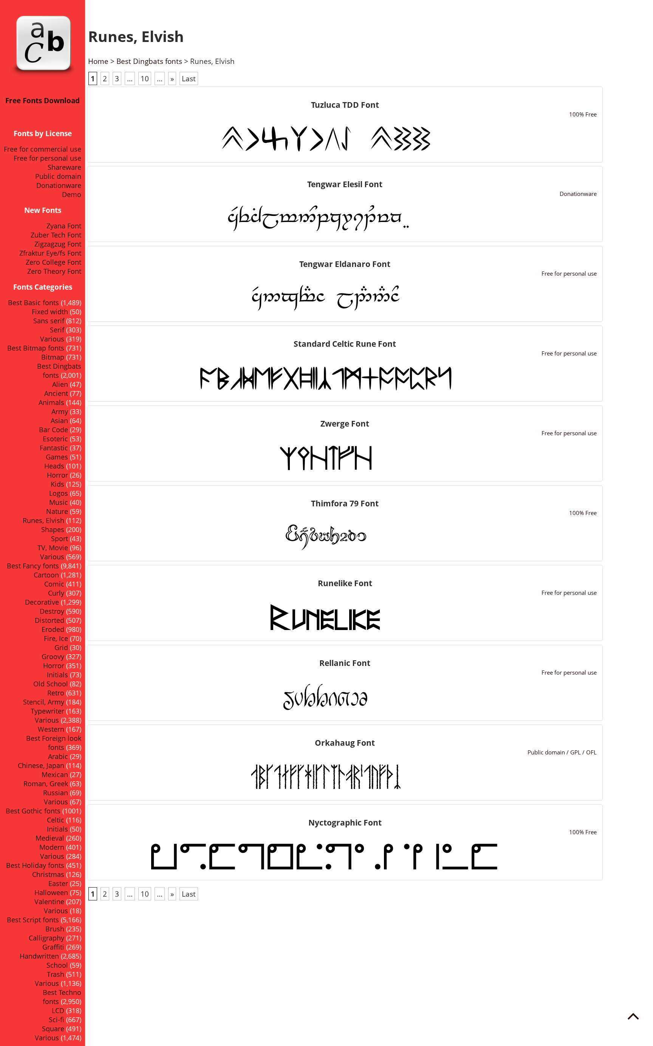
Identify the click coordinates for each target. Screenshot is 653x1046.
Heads (54, 465)
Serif (57, 329)
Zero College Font (53, 262)
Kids (57, 484)
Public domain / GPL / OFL (562, 752)
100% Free (583, 114)
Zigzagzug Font (57, 243)
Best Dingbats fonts (149, 61)
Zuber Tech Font (56, 234)
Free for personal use (47, 158)
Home (98, 61)
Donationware (58, 185)
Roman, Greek (45, 783)
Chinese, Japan (41, 765)
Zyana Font (63, 225)
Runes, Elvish (43, 520)
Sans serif (48, 320)
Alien (60, 384)
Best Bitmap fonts (35, 347)
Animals (51, 402)
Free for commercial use (42, 149)
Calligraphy (46, 937)
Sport (59, 538)
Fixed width (50, 311)
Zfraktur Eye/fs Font (50, 253)
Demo (71, 194)
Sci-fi (56, 1019)
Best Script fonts (33, 919)
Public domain (58, 176)
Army (59, 411)
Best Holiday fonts (35, 865)
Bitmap (52, 357)
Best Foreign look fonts (53, 743)
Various (52, 338)
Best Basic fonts (33, 302)
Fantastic (54, 447)
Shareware (64, 167)
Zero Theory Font (54, 271)
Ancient (56, 393)
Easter (58, 883)
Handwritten (39, 956)
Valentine (49, 901)
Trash (55, 974)
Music (58, 502)
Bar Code (53, 429)
